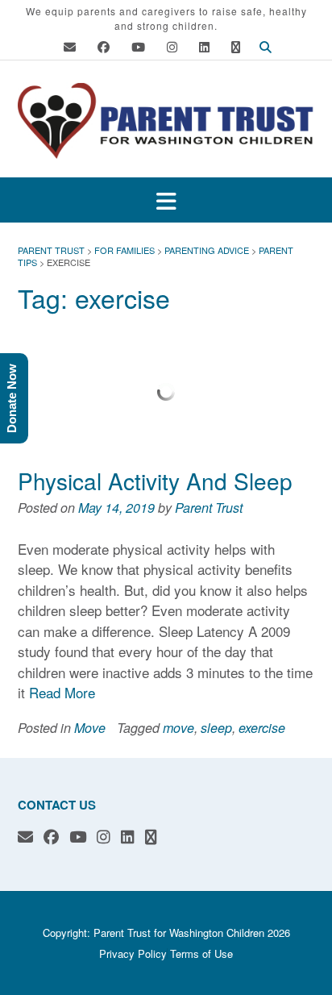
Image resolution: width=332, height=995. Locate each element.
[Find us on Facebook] (103, 46)
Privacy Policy (133, 953)
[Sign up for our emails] (236, 46)
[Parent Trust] (166, 120)
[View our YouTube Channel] (138, 46)
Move (90, 727)
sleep (216, 727)
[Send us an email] (69, 46)
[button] (166, 200)
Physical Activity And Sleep (155, 480)
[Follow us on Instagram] (172, 46)
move (178, 727)
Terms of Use (201, 953)
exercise (262, 727)
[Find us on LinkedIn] (204, 46)
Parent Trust (209, 507)
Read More (62, 692)
